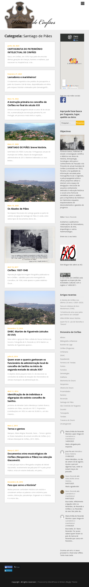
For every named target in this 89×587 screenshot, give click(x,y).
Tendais (63, 416)
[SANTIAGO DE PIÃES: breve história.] (30, 131)
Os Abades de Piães (18, 208)
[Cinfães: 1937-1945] (30, 244)
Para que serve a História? (22, 485)
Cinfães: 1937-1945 (18, 270)
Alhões (62, 337)
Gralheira (63, 377)
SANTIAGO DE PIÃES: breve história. (27, 147)
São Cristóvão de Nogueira (70, 406)
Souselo (63, 409)
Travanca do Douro (67, 420)
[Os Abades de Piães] (30, 184)
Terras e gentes (16, 428)
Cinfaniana (64, 352)
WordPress (52, 582)
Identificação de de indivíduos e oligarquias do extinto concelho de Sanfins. (26, 398)
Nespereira (64, 384)
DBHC (62, 355)
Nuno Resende (70, 217)
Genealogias (64, 373)
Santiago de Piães (67, 402)
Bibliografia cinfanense (68, 341)
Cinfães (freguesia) (67, 348)
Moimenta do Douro (68, 380)
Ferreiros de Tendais (68, 363)
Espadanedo (64, 359)
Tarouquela (64, 413)
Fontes (62, 366)
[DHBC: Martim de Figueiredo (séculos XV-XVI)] (30, 307)
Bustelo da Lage (66, 345)
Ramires (63, 395)
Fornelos (63, 370)
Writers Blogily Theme (68, 582)
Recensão (64, 398)
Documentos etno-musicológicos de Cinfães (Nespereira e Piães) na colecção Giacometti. (30, 457)
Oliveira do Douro (66, 388)
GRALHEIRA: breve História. (70, 318)
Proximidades (65, 391)
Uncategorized (65, 424)
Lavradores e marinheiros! (22, 77)
